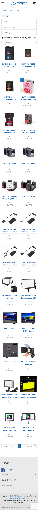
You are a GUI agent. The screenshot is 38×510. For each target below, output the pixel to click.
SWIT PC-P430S (28, 163)
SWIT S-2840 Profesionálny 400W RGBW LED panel (28, 429)
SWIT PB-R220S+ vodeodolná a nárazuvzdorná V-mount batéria (9, 131)
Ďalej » (35, 446)
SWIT (9, 70)
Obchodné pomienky (16, 498)
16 (31, 446)
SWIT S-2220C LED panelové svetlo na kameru (9, 396)
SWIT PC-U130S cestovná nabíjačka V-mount (28, 264)
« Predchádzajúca (3, 446)
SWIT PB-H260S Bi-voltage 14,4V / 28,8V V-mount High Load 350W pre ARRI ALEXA (9, 65)
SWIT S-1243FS (9, 362)
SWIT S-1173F (9, 329)
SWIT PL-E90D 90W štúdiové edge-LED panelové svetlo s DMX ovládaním (28, 297)
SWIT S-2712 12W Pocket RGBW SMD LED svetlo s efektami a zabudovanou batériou (28, 396)
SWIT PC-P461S (28, 196)
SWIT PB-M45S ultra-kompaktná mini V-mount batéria (9, 98)
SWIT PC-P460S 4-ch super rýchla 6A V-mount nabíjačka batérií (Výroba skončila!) (9, 197)
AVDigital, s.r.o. (18, 496)
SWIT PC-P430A (9, 163)
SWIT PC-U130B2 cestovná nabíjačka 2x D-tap (9, 264)
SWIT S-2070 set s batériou (28, 363)
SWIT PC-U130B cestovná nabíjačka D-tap (28, 231)
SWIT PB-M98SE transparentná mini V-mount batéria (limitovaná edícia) (28, 98)
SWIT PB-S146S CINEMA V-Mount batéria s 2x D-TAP (28, 131)
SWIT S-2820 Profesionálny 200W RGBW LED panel (9, 429)
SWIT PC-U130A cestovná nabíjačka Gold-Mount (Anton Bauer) (9, 231)
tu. (24, 502)
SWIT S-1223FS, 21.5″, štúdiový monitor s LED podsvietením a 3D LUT (28, 330)
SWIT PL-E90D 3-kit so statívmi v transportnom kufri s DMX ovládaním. (9, 297)
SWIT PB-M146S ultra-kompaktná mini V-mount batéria (28, 65)
